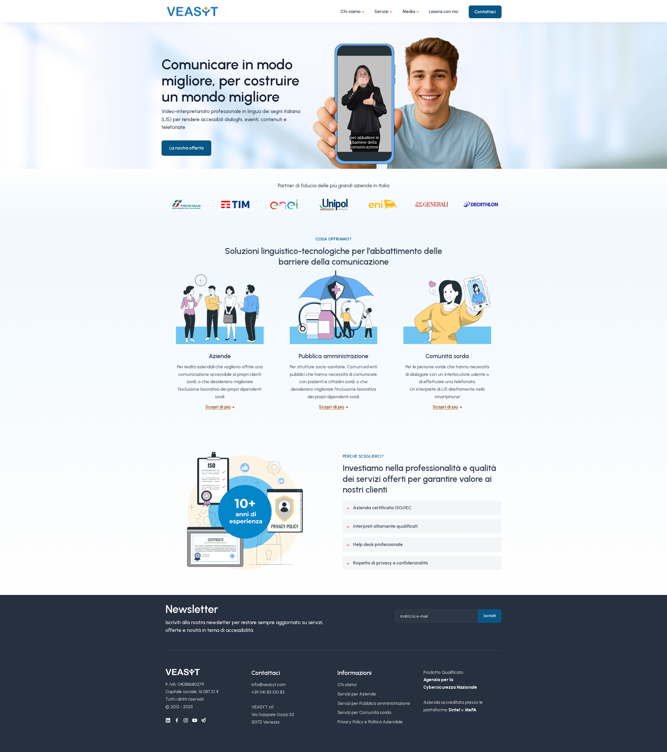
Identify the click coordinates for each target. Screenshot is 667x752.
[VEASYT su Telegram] (203, 720)
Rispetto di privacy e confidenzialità (390, 563)
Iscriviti (490, 615)
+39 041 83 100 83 (267, 692)
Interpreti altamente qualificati (385, 526)
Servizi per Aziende (356, 694)
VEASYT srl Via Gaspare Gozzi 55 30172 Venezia (272, 714)
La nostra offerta (186, 148)
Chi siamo (347, 684)
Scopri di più (218, 406)
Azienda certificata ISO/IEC (382, 508)
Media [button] (408, 11)
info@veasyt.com (268, 684)
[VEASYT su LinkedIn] (168, 720)
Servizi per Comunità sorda (364, 712)
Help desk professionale (378, 544)
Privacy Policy (350, 721)
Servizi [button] (381, 11)
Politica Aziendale (385, 721)
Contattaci (485, 11)
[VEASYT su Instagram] (185, 720)
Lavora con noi (443, 11)
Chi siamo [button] (351, 11)
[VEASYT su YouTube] (194, 720)
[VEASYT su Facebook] (177, 720)
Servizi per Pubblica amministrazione (373, 703)
